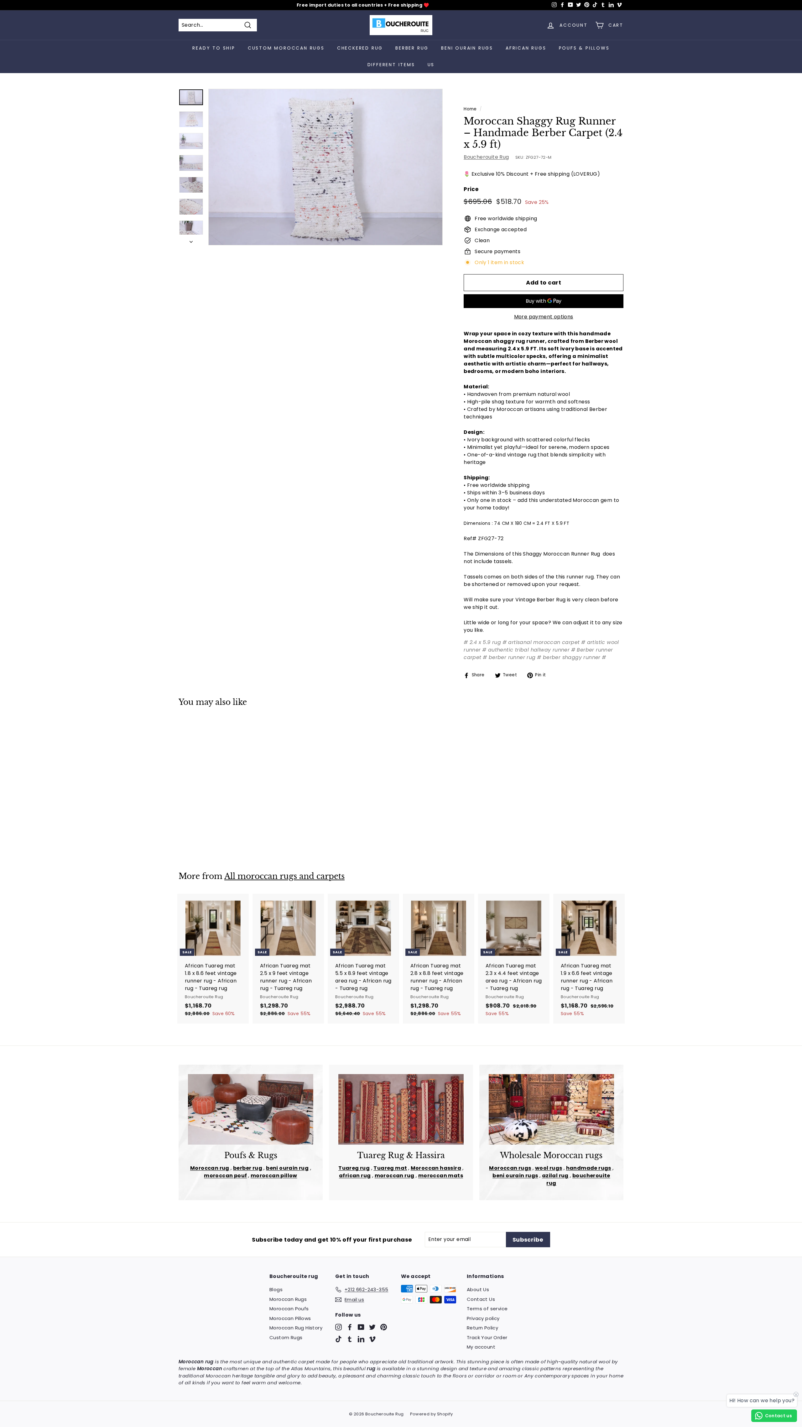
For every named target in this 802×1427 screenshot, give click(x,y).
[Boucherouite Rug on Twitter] (372, 1327)
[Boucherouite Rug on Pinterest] (383, 1327)
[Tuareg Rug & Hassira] (401, 1109)
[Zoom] (325, 167)
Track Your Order (487, 1337)
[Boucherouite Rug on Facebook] (349, 1327)
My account (481, 1347)
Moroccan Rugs (288, 1299)
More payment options (543, 316)
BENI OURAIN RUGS (467, 48)
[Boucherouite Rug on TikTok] (338, 1338)
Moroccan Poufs (289, 1308)
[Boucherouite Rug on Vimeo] (372, 1338)
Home (470, 109)
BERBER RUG (412, 48)
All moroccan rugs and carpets (284, 876)
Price (471, 189)
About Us (478, 1289)
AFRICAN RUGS (526, 48)
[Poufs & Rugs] (250, 1109)
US (431, 64)
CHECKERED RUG (360, 48)
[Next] (191, 240)
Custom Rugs (285, 1337)
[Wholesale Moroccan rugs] (551, 1109)
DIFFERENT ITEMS (391, 64)
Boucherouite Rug (486, 157)
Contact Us (481, 1299)
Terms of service (487, 1308)
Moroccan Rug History (295, 1327)
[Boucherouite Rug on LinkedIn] (361, 1338)
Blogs (276, 1289)
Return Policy (482, 1327)
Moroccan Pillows (290, 1318)
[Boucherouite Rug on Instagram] (338, 1327)
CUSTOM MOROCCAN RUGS (286, 48)
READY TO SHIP (213, 48)
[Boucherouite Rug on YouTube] (361, 1327)
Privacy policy (483, 1318)
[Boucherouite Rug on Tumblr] (349, 1338)
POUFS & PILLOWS (584, 48)
